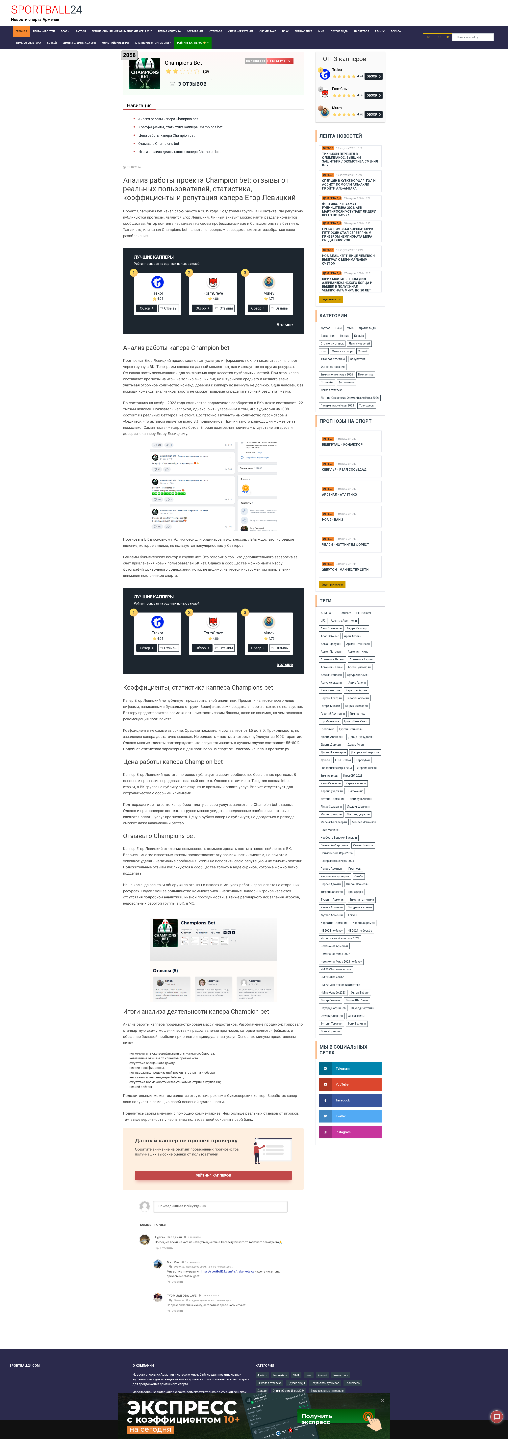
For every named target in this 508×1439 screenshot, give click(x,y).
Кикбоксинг (355, 791)
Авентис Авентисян (344, 620)
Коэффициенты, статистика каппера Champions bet (180, 127)
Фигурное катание (333, 366)
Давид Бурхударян (360, 736)
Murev (268, 293)
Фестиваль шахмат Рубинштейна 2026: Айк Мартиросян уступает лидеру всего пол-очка (349, 209)
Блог (324, 351)
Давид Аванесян (332, 736)
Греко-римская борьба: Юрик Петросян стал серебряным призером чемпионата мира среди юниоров (347, 234)
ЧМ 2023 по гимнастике (336, 969)
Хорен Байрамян (364, 922)
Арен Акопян (352, 636)
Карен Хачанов (356, 783)
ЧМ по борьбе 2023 (333, 992)
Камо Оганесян (331, 783)
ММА (350, 328)
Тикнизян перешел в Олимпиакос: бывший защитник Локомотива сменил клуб (350, 159)
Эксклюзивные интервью (327, 1390)
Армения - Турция (361, 659)
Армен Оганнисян (358, 643)
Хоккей (363, 351)
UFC (323, 620)
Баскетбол (328, 335)
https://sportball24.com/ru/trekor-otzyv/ (227, 1271)
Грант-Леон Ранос (356, 721)
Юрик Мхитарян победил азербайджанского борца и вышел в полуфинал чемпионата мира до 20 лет (347, 284)
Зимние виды (329, 775)
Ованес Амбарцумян (334, 845)
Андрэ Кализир (357, 628)
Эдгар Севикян (331, 1000)
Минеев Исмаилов (364, 822)
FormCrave (213, 293)
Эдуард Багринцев (333, 1008)
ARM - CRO (328, 613)
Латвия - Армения (332, 798)
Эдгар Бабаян (360, 992)
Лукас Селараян (331, 806)
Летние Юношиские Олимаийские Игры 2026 (350, 397)
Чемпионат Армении (334, 946)
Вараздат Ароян (356, 690)
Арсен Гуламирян (359, 667)
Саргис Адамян (331, 884)
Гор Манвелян (330, 721)
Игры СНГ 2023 (352, 775)
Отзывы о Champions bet (158, 143)
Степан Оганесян (357, 884)
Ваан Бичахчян (331, 690)
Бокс (339, 328)
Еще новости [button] (331, 299)
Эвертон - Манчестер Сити (345, 570)
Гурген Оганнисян (351, 729)
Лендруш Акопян (361, 798)
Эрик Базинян (357, 1023)
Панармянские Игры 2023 (337, 405)
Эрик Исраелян (331, 1031)
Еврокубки (363, 760)
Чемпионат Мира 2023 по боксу (341, 961)
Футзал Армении (332, 915)
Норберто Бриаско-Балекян (339, 837)
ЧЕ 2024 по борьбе (360, 930)
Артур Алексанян (332, 682)
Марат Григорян (331, 814)
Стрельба (327, 382)
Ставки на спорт (342, 351)
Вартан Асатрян (331, 698)
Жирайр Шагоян (367, 767)
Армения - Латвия (332, 659)
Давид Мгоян (356, 744)
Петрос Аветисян (332, 868)
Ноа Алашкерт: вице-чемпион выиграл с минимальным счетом (348, 259)
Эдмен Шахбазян (357, 1000)
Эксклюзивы (356, 1015)
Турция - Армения (332, 899)
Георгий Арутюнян (333, 713)
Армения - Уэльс (332, 667)
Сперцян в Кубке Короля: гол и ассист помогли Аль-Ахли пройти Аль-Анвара (348, 184)
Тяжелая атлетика (333, 359)
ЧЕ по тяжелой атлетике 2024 (340, 938)
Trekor (157, 293)
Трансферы (366, 405)
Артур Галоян (357, 682)
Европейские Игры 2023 (336, 767)
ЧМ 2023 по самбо (332, 977)
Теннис (344, 335)
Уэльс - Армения (332, 907)
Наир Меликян (330, 829)
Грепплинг (327, 729)
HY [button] (448, 37)
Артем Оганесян (331, 674)
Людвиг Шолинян (358, 806)
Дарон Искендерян (333, 752)
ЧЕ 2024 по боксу (332, 930)
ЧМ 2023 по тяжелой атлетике (340, 984)
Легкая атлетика (332, 390)
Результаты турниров (335, 876)
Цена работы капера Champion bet (166, 135)
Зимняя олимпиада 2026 (337, 374)
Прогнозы (354, 868)
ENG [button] (428, 37)
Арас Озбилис (330, 636)
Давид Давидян (331, 744)
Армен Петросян (332, 651)
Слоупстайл (358, 359)
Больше (285, 324)
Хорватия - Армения (334, 922)
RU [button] (439, 37)
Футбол (328, 148)
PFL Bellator (363, 613)
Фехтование (347, 382)
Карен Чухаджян (332, 791)
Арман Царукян (331, 643)
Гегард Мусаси (330, 705)
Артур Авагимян (357, 674)
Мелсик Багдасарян (334, 822)
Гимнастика (365, 374)
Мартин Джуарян (358, 814)
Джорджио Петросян (365, 752)
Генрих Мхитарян (356, 705)
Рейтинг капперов (213, 1175)
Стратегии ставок (332, 343)
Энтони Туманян (332, 1023)
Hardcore (345, 613)
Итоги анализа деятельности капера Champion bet (179, 152)
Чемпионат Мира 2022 (335, 953)
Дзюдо (325, 760)
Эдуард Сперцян (332, 1015)
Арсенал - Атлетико (339, 494)
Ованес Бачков (363, 845)
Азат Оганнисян (331, 628)
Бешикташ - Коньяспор (342, 444)
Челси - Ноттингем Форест (345, 545)
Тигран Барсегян (332, 891)
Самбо (358, 876)
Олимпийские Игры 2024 (337, 853)
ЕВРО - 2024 (343, 760)
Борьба (359, 335)
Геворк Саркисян (358, 698)
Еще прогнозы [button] (332, 584)
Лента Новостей (359, 343)
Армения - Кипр (358, 651)
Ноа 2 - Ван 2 (332, 520)
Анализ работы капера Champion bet (168, 119)
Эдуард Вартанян (362, 1008)
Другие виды (332, 198)
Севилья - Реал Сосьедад (344, 469)
